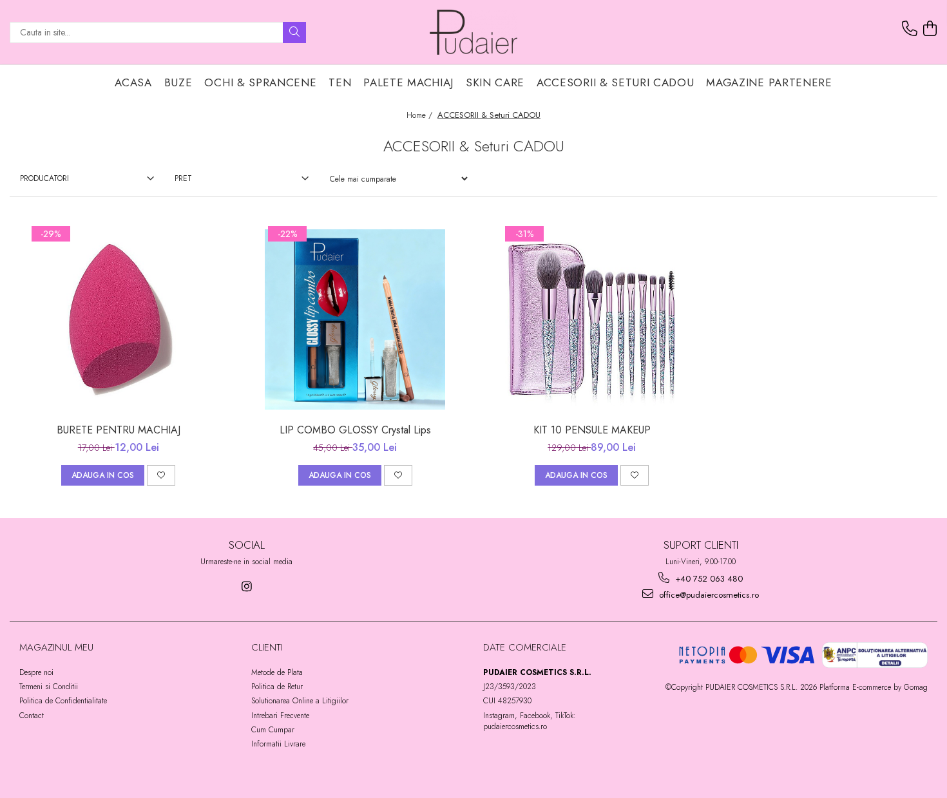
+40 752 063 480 (708, 579)
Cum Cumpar (272, 730)
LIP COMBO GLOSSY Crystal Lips (355, 430)
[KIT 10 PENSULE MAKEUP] (592, 319)
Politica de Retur (277, 686)
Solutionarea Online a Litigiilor (300, 701)
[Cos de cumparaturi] (929, 29)
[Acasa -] (473, 32)
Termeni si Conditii (48, 686)
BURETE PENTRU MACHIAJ (118, 430)
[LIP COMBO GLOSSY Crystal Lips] (355, 319)
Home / (421, 115)
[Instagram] (246, 586)
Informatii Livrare (278, 744)
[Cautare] (294, 32)
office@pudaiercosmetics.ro (707, 595)
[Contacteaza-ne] (909, 29)
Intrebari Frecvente (280, 715)
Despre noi (36, 672)
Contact (31, 715)
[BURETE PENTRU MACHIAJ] (118, 319)
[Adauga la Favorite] (161, 475)
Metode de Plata (277, 672)
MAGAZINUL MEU (56, 647)
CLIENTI (267, 647)
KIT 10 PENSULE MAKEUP (592, 430)
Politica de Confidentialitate (63, 701)
